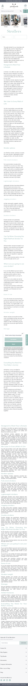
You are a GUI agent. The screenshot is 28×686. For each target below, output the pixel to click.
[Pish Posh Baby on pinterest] (10, 680)
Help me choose (26, 339)
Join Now (23, 642)
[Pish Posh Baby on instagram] (7, 680)
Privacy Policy (23, 684)
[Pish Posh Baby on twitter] (4, 680)
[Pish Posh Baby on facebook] (1, 680)
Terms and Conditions (15, 684)
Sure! (13, 344)
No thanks (13, 339)
